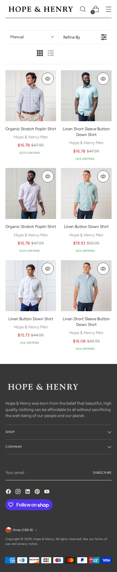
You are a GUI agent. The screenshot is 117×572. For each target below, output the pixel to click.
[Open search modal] (82, 9)
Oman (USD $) (23, 530)
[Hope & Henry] (40, 9)
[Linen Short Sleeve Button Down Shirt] (86, 95)
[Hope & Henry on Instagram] (18, 492)
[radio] (40, 54)
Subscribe (102, 473)
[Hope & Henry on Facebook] (9, 492)
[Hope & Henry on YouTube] (47, 492)
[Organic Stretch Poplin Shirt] (30, 95)
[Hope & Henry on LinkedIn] (28, 492)
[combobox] (31, 37)
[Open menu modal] (108, 9)
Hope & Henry (43, 539)
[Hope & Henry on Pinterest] (37, 492)
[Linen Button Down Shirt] (86, 193)
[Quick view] (48, 79)
